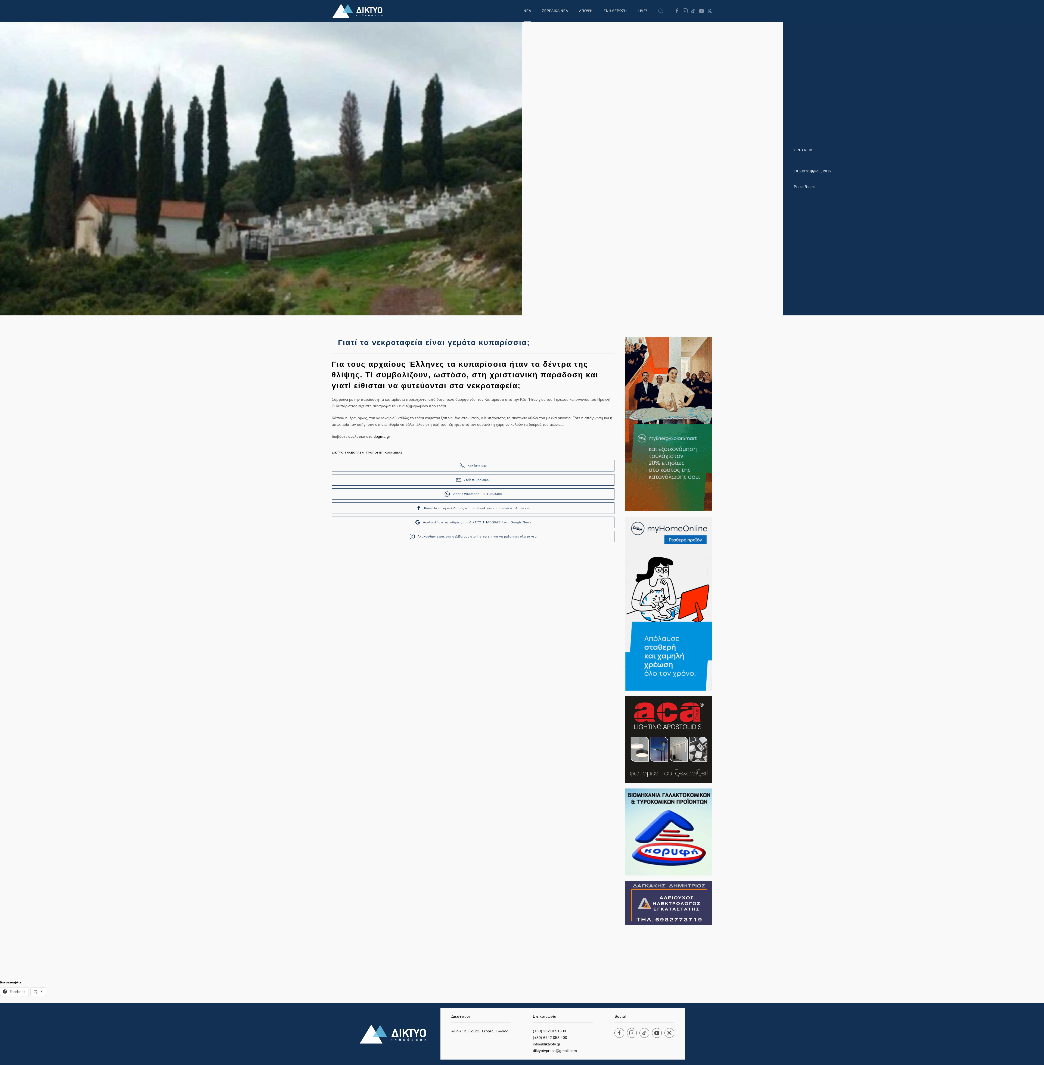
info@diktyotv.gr (546, 1044)
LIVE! (642, 11)
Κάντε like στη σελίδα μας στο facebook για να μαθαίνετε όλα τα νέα (477, 508)
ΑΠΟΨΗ (586, 11)
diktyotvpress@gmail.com (555, 1050)
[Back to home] (359, 11)
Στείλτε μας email (477, 480)
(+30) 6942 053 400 (550, 1037)
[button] (660, 11)
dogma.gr (382, 436)
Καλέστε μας (477, 465)
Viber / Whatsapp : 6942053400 (477, 494)
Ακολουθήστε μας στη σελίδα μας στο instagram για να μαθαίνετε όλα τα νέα (477, 536)
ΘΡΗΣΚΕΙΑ (803, 150)
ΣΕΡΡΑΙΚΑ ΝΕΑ (555, 11)
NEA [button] (527, 11)
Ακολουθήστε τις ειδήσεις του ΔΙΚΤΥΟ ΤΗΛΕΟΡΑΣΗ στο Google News (477, 522)
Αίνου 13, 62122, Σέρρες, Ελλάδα (479, 1031)
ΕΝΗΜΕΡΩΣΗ (615, 11)
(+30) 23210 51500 (549, 1031)
